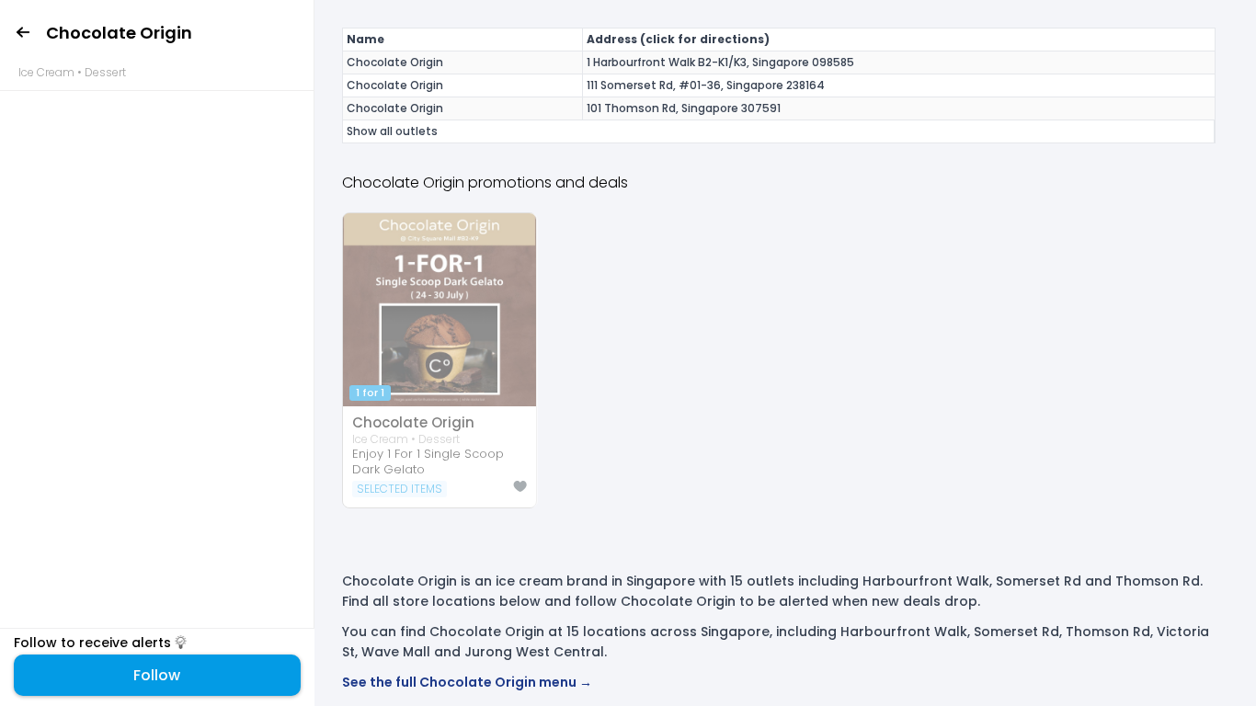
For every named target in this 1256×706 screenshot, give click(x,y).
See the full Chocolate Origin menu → (467, 682)
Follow (156, 675)
